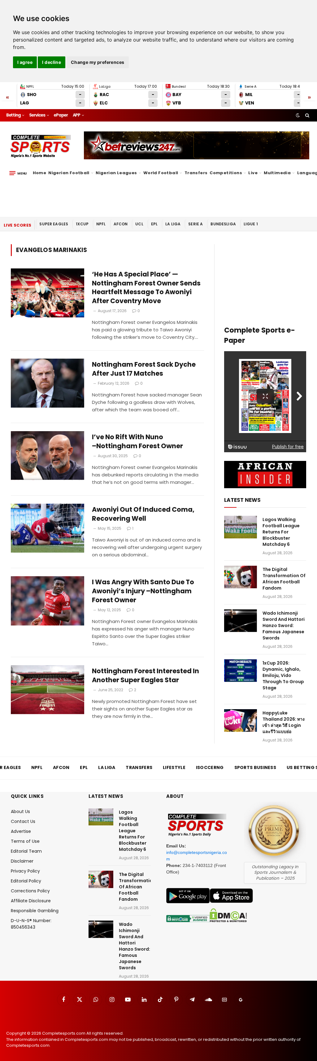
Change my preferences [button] (97, 62)
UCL (139, 224)
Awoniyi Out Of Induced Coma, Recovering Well (143, 514)
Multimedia (277, 173)
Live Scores (17, 225)
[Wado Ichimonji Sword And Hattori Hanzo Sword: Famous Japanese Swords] (240, 620)
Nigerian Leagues (116, 173)
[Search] (306, 115)
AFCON (121, 224)
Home (39, 173)
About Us (20, 811)
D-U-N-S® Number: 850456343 (31, 923)
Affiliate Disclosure (31, 901)
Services (37, 115)
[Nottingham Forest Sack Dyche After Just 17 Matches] (47, 383)
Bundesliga (223, 224)
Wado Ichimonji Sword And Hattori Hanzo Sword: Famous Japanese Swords (284, 625)
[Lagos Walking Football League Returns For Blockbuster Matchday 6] (240, 527)
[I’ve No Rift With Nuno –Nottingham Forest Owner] (47, 455)
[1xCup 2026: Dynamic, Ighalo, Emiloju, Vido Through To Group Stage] (240, 670)
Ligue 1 (251, 224)
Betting (13, 115)
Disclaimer (22, 861)
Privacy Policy (25, 871)
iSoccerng (210, 767)
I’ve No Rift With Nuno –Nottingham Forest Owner (137, 441)
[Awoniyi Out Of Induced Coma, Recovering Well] (47, 528)
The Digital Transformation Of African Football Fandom (284, 578)
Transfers (196, 173)
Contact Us (23, 821)
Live (253, 173)
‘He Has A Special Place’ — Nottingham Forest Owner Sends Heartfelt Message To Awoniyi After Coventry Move (146, 287)
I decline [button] (51, 62)
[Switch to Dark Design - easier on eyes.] (297, 115)
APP (76, 115)
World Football (160, 173)
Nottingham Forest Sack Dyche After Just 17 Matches (144, 369)
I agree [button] (25, 62)
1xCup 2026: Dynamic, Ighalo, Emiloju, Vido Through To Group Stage (283, 675)
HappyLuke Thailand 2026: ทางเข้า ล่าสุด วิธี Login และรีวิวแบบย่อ (284, 722)
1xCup (82, 224)
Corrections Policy (30, 891)
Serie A (195, 224)
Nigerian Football (68, 173)
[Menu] (18, 173)
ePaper (61, 115)
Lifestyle (174, 767)
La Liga (172, 224)
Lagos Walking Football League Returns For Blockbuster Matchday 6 (281, 531)
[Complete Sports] (41, 146)
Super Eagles (53, 224)
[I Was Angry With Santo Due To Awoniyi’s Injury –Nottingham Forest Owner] (47, 600)
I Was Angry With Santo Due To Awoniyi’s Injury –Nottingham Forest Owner (143, 591)
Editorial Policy (26, 881)
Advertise (21, 831)
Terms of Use (25, 841)
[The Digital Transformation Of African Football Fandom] (240, 577)
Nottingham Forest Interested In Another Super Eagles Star (145, 675)
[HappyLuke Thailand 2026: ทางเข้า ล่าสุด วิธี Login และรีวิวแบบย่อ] (240, 720)
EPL (154, 224)
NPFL (101, 224)
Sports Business (255, 767)
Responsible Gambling (35, 911)
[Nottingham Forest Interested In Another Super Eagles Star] (47, 689)
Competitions (226, 173)
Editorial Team (26, 851)
